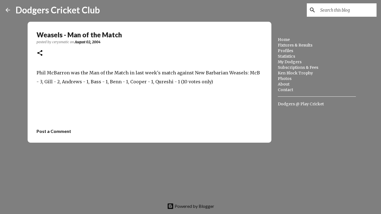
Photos (284, 78)
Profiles (285, 50)
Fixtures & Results (295, 45)
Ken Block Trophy (295, 73)
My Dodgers (290, 61)
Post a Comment (54, 131)
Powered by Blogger (194, 206)
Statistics (286, 56)
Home (284, 39)
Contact (285, 89)
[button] (40, 53)
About (284, 84)
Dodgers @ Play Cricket (301, 103)
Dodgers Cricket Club (58, 9)
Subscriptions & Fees (298, 67)
